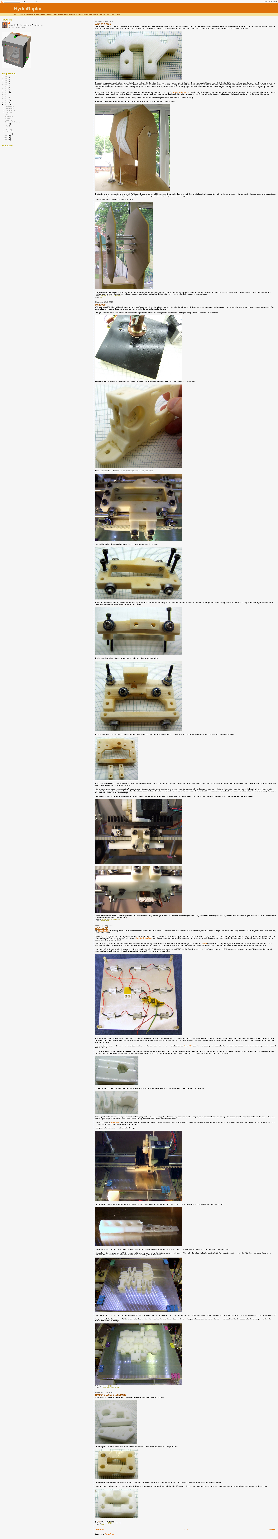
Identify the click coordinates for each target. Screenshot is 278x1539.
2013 (6, 98)
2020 (6, 84)
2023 (6, 79)
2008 (6, 138)
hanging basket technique (182, 92)
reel (101, 297)
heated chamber (104, 921)
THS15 (204, 944)
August (8, 112)
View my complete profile (16, 27)
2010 (6, 105)
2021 (6, 83)
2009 (6, 136)
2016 (6, 92)
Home (186, 1529)
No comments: (117, 1523)
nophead (13, 23)
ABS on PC (101, 928)
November (9, 108)
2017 (6, 91)
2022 (6, 81)
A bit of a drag (103, 23)
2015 (6, 94)
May (7, 126)
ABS (101, 1387)
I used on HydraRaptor (144, 938)
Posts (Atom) (109, 1534)
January (8, 134)
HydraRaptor (28, 8)
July (7, 114)
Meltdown (100, 304)
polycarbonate (115, 1122)
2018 (6, 88)
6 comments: (117, 919)
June (7, 124)
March (8, 130)
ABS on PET (187, 1046)
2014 (6, 97)
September (9, 110)
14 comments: (117, 1386)
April (7, 128)
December (9, 106)
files (99, 1521)
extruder (102, 1524)
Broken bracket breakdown (110, 1394)
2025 (6, 77)
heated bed (106, 1387)
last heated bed (103, 931)
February (9, 132)
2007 (6, 140)
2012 (6, 101)
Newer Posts (99, 1529)
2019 (6, 87)
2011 (6, 102)
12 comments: (117, 295)
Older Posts (272, 1529)
